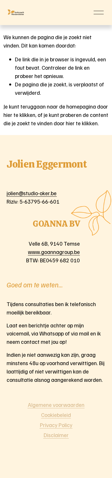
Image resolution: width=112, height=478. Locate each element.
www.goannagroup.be (54, 251)
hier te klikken (19, 114)
